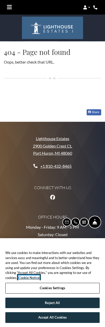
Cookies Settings (52, 288)
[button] (87, 7)
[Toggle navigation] (9, 7)
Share (95, 112)
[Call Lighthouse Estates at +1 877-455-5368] (96, 7)
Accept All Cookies (52, 317)
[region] (52, 282)
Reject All (52, 303)
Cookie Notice (29, 278)
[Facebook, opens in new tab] (52, 197)
